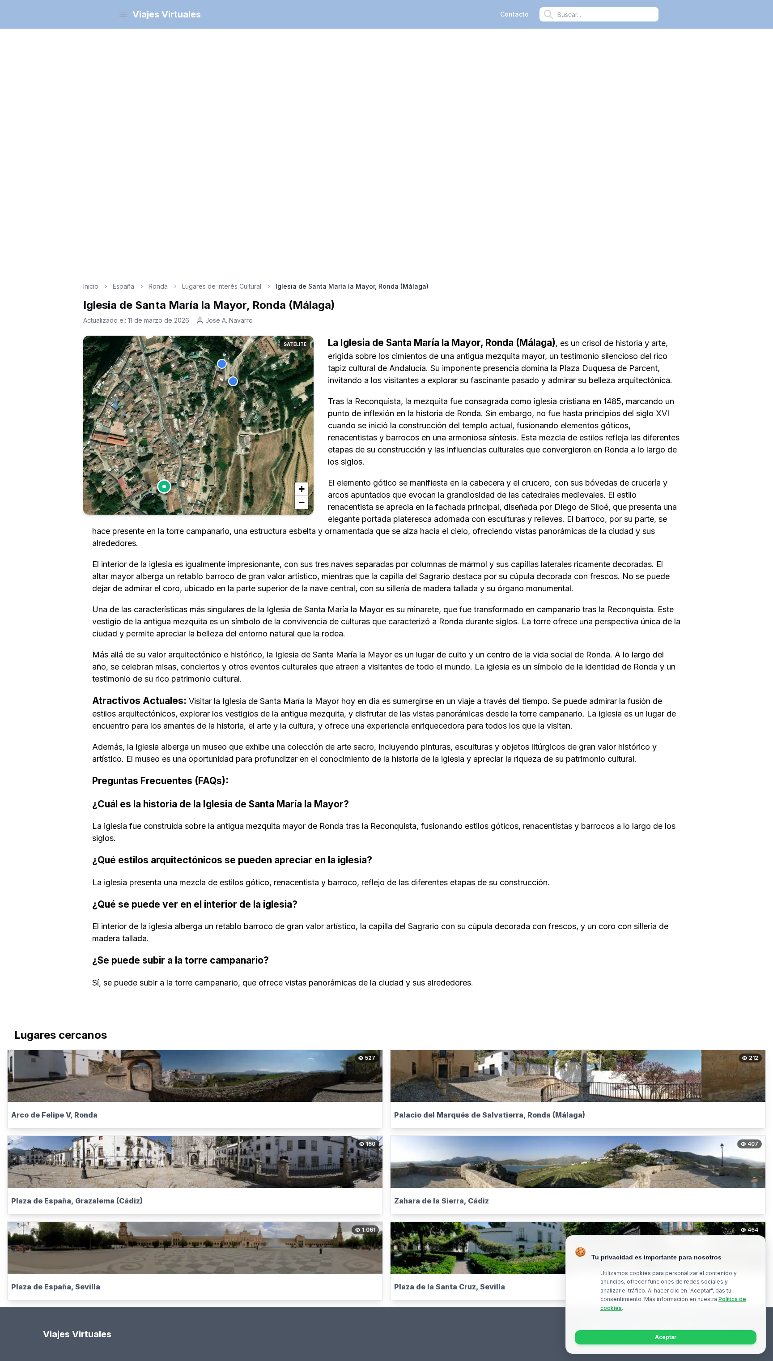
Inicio (90, 286)
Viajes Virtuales (166, 14)
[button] (164, 486)
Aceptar (665, 1337)
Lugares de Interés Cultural (221, 286)
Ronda (158, 286)
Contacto (514, 14)
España (123, 286)
